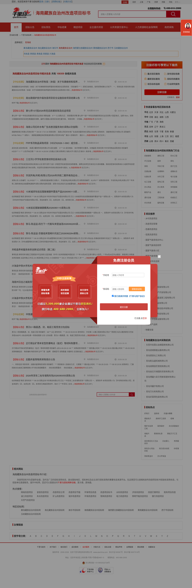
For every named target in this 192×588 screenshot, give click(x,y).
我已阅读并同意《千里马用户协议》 (130, 296)
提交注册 (124, 307)
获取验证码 (137, 289)
